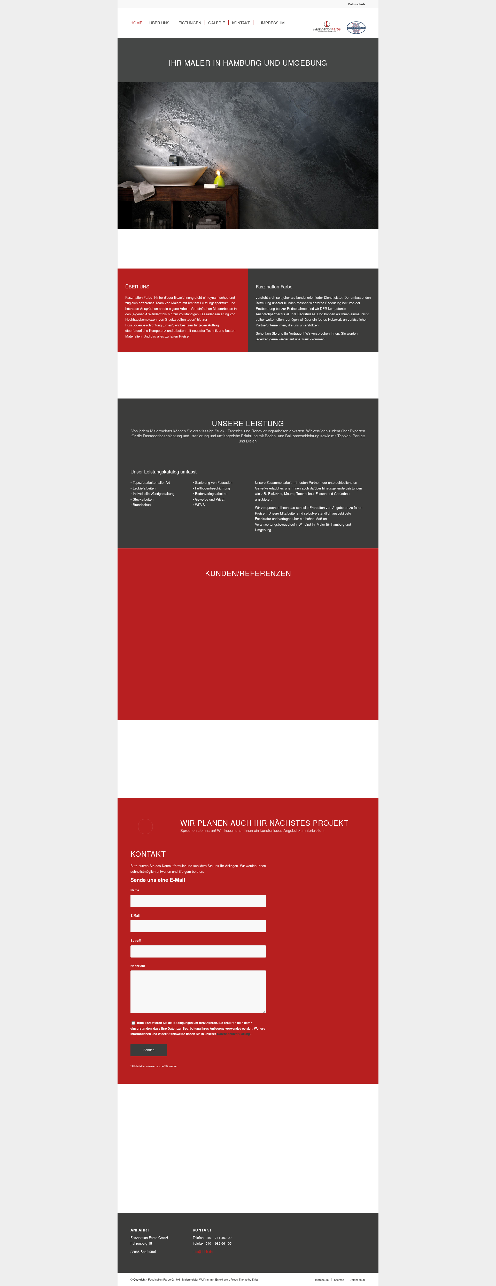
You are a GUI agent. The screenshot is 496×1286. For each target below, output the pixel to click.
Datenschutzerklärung (233, 1034)
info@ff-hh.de (203, 1251)
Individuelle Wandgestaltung (153, 493)
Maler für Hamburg (330, 524)
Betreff (135, 940)
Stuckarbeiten (143, 499)
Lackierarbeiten (144, 488)
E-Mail (136, 915)
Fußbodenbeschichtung (212, 488)
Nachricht (137, 966)
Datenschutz (357, 4)
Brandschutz (142, 504)
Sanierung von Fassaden (213, 482)
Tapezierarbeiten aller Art (151, 482)
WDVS (200, 504)
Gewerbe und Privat (209, 499)
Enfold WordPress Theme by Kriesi (237, 1279)
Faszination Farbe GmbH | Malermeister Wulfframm (180, 1279)
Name (134, 890)
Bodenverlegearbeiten (211, 493)
